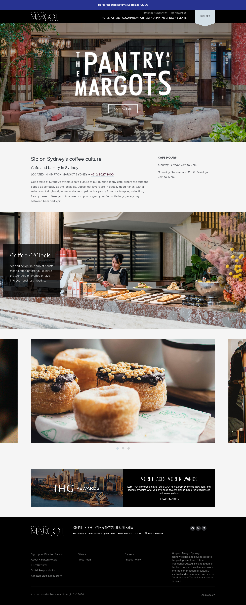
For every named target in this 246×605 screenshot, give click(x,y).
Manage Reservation (156, 12)
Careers (129, 554)
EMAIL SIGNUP (155, 533)
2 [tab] (123, 448)
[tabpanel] (123, 391)
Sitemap (82, 554)
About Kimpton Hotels (44, 560)
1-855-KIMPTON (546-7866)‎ (101, 533)
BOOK (205, 16)
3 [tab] (128, 448)
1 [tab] (117, 448)
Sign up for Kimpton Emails (46, 554)
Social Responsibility (43, 570)
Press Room (85, 560)
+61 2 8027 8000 (102, 174)
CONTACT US (123, 109)
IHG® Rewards (179, 12)
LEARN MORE (168, 499)
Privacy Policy (133, 560)
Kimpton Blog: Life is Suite (46, 576)
